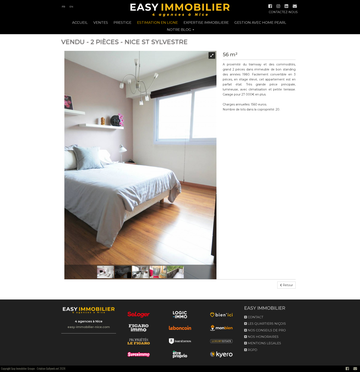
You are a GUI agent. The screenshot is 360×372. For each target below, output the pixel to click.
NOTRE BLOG (179, 30)
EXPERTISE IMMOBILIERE (206, 22)
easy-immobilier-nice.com (89, 327)
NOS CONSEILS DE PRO (266, 330)
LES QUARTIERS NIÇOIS (266, 324)
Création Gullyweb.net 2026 (51, 368)
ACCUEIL (80, 22)
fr (63, 6)
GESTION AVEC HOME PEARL (260, 22)
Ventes (100, 22)
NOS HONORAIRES (263, 337)
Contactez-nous (283, 12)
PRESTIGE (122, 22)
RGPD (252, 350)
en (71, 6)
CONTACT (255, 317)
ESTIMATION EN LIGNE (157, 22)
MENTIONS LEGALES (264, 343)
